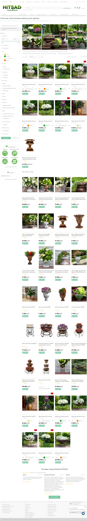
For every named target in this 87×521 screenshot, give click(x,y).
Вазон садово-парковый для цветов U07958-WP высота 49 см (78, 272)
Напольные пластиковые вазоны (29, 51)
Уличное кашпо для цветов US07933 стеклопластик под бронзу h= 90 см (45, 199)
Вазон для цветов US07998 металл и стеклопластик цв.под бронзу (61, 345)
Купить (26, 93)
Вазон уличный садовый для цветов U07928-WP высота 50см (62, 199)
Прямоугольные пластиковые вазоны (48, 53)
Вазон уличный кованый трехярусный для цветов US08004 (28, 381)
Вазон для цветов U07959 (28, 307)
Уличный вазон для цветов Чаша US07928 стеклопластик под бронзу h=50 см (78, 199)
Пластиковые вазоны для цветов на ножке (59, 51)
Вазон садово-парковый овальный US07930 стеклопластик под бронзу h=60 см (28, 236)
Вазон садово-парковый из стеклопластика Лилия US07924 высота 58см (78, 236)
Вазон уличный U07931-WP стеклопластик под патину (61, 271)
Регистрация (82, 1)
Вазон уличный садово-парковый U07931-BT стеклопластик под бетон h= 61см (46, 236)
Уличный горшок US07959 (77, 307)
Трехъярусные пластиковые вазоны (65, 53)
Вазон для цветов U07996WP (29, 343)
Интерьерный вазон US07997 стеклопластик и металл (46, 344)
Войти (76, 1)
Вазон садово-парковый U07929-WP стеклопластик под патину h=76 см (28, 199)
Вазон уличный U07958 (44, 307)
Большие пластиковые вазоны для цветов (31, 53)
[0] (75, 8)
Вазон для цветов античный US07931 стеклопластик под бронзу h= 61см (29, 159)
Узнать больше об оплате (11, 166)
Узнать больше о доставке (11, 179)
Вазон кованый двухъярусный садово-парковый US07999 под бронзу (78, 345)
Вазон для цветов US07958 (61, 307)
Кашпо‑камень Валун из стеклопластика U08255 (77, 380)
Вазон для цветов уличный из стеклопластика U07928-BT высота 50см (46, 272)
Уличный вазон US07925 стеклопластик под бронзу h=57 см (28, 272)
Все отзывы (54, 497)
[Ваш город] (85, 506)
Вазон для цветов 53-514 (45, 380)
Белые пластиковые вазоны (43, 51)
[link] (81, 56)
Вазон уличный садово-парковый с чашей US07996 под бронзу (62, 381)
